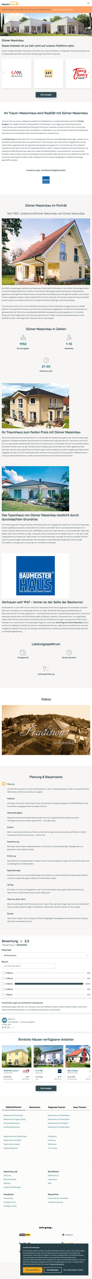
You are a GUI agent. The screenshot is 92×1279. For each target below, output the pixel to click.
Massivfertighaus (11, 1148)
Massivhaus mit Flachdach (59, 1119)
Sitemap (7, 1183)
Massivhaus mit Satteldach (59, 1115)
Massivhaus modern (12, 1144)
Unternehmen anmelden (58, 1198)
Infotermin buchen (55, 1202)
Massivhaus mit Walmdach (59, 1127)
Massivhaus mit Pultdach (58, 1123)
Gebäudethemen (13, 1107)
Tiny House (52, 1148)
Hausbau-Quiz (10, 1202)
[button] (88, 3)
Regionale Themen (56, 1107)
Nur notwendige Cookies (73, 1270)
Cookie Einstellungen (12, 1187)
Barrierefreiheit (10, 1179)
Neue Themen (79, 1107)
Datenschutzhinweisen (57, 1264)
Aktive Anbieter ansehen (63, 9)
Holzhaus (52, 1140)
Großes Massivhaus (12, 1127)
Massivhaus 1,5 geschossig (14, 1119)
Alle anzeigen (46, 95)
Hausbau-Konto (10, 1206)
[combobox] (29, 967)
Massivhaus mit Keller (12, 1140)
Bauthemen (34, 1107)
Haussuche (8, 1198)
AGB (49, 1183)
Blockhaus (52, 1144)
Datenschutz (53, 1175)
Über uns (7, 1175)
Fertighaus (52, 1136)
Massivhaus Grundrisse (13, 1115)
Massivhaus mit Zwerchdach (15, 1136)
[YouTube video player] (46, 730)
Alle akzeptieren (32, 1270)
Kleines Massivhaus (12, 1123)
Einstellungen (53, 1270)
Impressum (52, 1179)
